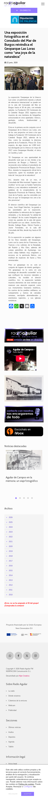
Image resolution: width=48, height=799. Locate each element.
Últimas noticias (14, 727)
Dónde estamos (14, 696)
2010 (11, 595)
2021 (11, 542)
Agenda (11, 742)
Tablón (10, 747)
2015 (11, 571)
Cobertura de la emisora (17, 701)
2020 (11, 546)
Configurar (28, 786)
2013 (11, 580)
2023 (11, 532)
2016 (11, 566)
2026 (11, 517)
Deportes (11, 737)
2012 (11, 585)
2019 (11, 551)
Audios (11, 732)
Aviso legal (12, 764)
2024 (11, 527)
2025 (11, 522)
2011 (10, 590)
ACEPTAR (27, 794)
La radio (11, 691)
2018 (11, 556)
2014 (11, 575)
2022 (11, 537)
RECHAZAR (13, 794)
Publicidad (12, 710)
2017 (11, 561)
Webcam (11, 705)
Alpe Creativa (24, 676)
